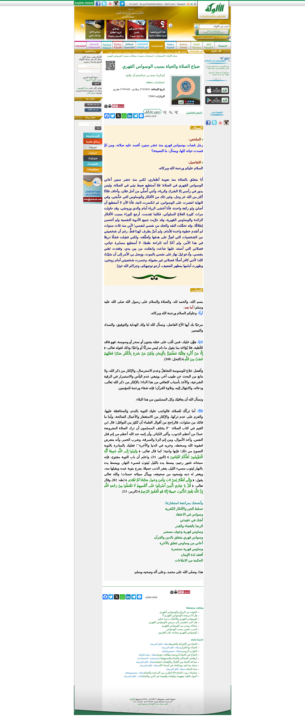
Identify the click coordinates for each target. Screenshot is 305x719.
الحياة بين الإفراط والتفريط (183, 644)
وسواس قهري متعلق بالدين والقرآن (178, 537)
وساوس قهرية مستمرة (187, 549)
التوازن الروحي (189, 651)
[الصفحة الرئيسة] (195, 5)
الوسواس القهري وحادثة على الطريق (178, 632)
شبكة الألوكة (172, 56)
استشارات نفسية (165, 52)
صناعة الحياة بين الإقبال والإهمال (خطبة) (176, 661)
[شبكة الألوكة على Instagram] (116, 3)
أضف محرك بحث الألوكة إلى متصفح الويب (152, 704)
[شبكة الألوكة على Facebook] (98, 3)
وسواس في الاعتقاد (189, 514)
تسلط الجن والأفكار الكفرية (184, 509)
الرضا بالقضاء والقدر (189, 526)
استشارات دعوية (149, 52)
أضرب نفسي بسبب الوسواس (181, 629)
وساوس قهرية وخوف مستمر (183, 532)
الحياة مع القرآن (188, 647)
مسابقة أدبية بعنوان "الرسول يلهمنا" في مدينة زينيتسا (218, 69)
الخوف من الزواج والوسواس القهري (178, 612)
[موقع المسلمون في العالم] (142, 45)
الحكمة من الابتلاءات (189, 560)
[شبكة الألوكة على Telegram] (122, 3)
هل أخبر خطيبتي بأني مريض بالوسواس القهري (173, 622)
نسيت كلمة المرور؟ (93, 80)
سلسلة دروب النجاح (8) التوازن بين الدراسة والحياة (170, 672)
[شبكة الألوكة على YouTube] (110, 3)
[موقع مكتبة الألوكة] (118, 45)
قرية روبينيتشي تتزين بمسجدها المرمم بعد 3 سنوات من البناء (218, 75)
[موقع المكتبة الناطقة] (107, 45)
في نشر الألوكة (93, 109)
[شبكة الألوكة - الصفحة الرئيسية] (181, 5)
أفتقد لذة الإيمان (192, 555)
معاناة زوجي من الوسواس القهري (179, 625)
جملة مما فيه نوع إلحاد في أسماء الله (178, 665)
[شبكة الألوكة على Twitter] (104, 3)
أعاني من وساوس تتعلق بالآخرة (181, 543)
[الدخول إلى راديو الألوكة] (209, 32)
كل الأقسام (179, 52)
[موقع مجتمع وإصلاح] (183, 45)
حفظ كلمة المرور (90, 77)
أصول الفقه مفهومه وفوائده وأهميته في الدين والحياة (169, 676)
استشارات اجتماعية (132, 52)
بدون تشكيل (152, 111)
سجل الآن (91, 93)
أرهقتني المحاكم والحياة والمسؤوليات (177, 658)
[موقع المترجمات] (81, 45)
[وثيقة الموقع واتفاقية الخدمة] (151, 5)
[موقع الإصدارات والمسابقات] (94, 45)
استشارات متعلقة (155, 82)
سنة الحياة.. (191, 669)
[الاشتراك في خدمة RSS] (188, 5)
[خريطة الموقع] (191, 5)
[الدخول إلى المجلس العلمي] (210, 39)
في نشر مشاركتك (93, 104)
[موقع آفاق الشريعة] (208, 45)
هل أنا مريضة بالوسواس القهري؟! (179, 615)
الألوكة (132, 699)
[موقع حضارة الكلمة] (170, 45)
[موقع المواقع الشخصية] (129, 45)
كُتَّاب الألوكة (216, 51)
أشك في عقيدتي (191, 520)
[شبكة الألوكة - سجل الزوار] (170, 5)
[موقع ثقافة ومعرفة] (197, 45)
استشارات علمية (114, 52)
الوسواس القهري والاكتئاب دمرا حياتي (177, 618)
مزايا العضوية (83, 88)
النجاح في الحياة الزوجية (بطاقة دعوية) (177, 654)
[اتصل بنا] (133, 5)
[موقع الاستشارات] (157, 45)
